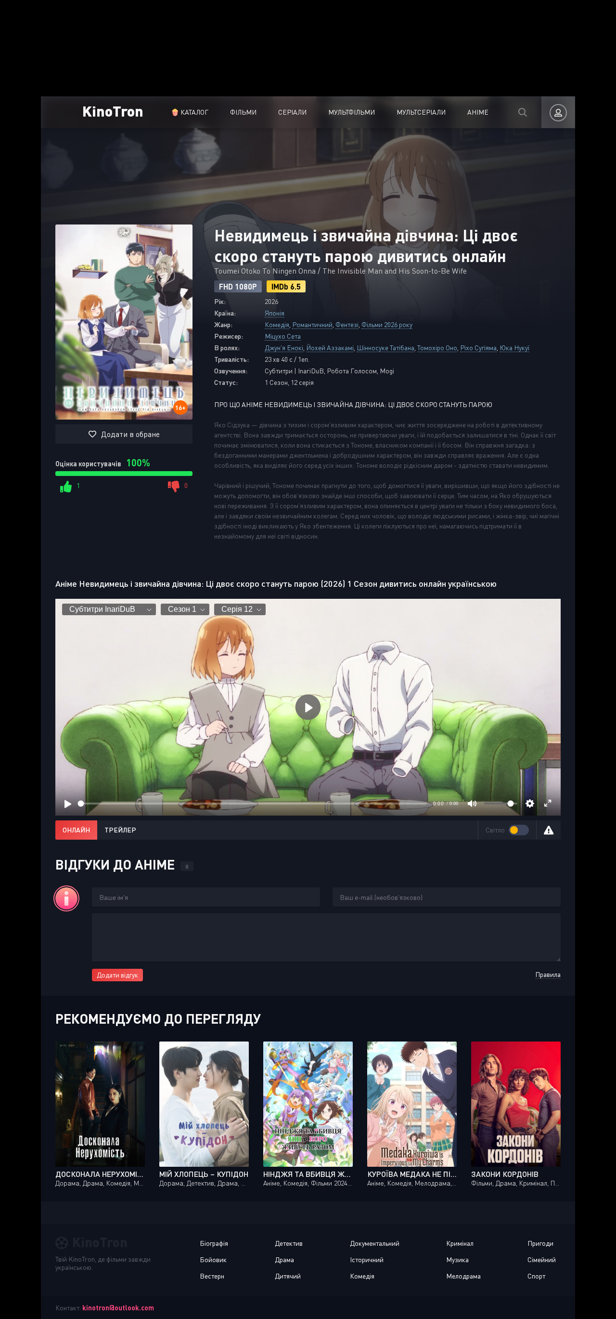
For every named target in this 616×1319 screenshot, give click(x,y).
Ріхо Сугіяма (478, 347)
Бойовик (213, 1259)
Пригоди (540, 1243)
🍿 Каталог (189, 112)
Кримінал (460, 1243)
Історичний (367, 1259)
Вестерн (212, 1276)
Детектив (289, 1243)
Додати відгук (117, 975)
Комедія (277, 324)
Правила (548, 974)
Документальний (374, 1243)
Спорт (536, 1276)
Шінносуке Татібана (385, 347)
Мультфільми (351, 112)
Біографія (214, 1243)
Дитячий (288, 1276)
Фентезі (347, 324)
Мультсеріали (421, 112)
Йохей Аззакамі (330, 347)
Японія (274, 313)
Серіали (292, 112)
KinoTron (112, 110)
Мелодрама (463, 1276)
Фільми (243, 112)
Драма (284, 1259)
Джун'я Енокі (284, 347)
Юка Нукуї (514, 347)
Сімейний (541, 1259)
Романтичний (312, 324)
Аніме (477, 112)
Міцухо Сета (283, 336)
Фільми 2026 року (386, 324)
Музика (457, 1259)
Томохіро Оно (437, 347)
